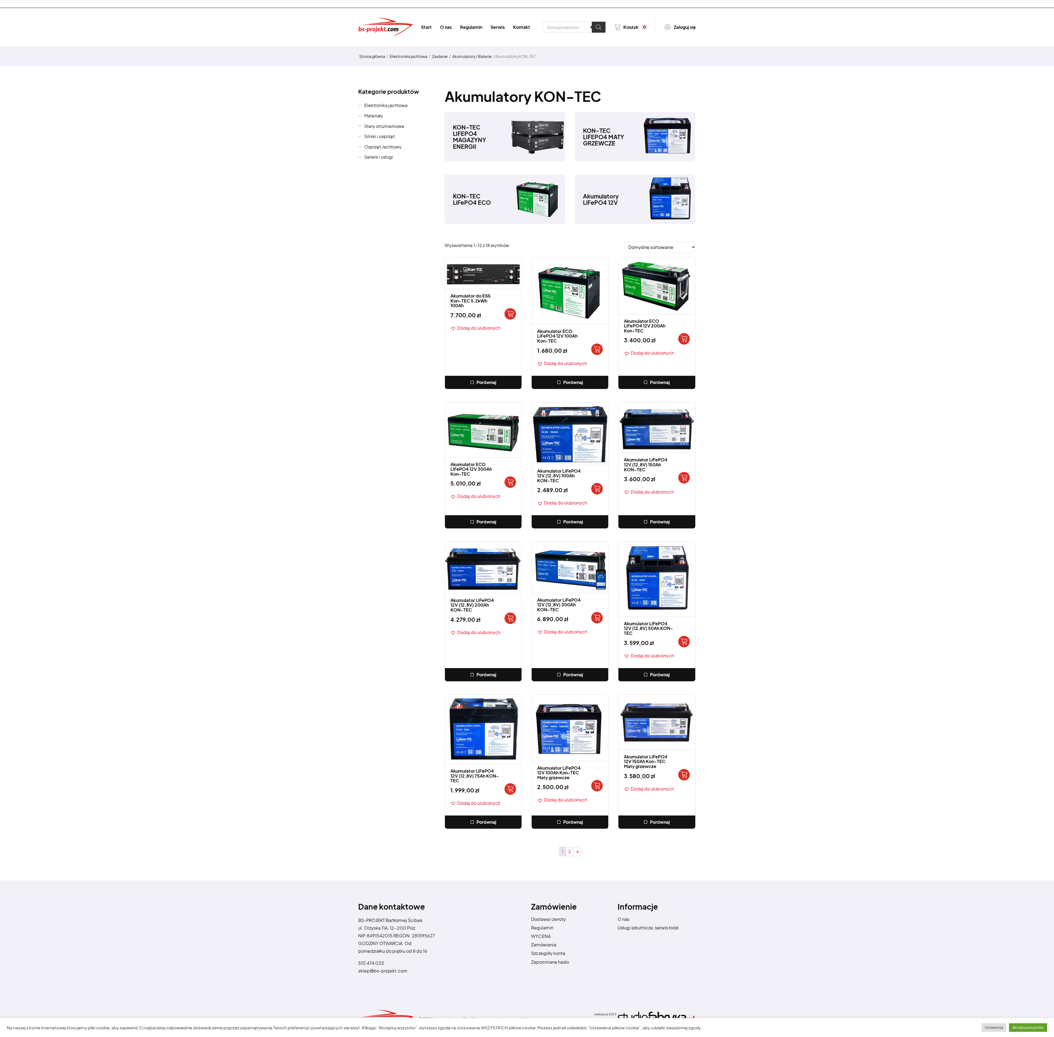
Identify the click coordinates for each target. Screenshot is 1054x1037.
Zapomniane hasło (550, 962)
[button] (475, 328)
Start (426, 27)
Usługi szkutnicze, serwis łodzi (648, 927)
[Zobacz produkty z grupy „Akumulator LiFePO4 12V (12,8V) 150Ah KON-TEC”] (684, 478)
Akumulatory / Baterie (472, 56)
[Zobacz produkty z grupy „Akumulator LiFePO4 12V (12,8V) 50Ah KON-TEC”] (684, 642)
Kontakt (521, 27)
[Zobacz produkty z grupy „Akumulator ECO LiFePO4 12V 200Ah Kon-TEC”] (684, 339)
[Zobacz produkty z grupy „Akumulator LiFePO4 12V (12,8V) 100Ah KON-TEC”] (597, 489)
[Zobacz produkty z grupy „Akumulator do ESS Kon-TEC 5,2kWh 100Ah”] (510, 314)
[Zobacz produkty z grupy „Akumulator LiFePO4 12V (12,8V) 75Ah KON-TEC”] (510, 789)
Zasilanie (440, 56)
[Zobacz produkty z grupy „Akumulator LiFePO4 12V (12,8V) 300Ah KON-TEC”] (597, 618)
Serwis (497, 27)
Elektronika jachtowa (408, 56)
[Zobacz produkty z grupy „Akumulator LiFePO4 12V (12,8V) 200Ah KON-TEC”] (510, 618)
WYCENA (541, 936)
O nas (446, 27)
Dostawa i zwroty (548, 919)
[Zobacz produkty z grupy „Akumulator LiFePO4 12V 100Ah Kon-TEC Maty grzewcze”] (597, 786)
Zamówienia (543, 944)
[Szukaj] (599, 27)
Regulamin (471, 27)
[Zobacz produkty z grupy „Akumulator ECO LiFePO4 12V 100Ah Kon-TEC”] (597, 349)
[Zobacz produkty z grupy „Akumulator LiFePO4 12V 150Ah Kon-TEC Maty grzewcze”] (684, 775)
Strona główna (372, 56)
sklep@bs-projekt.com (382, 971)
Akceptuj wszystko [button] (1028, 1027)
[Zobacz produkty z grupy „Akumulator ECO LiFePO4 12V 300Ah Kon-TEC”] (510, 482)
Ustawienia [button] (994, 1027)
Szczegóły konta (548, 953)
